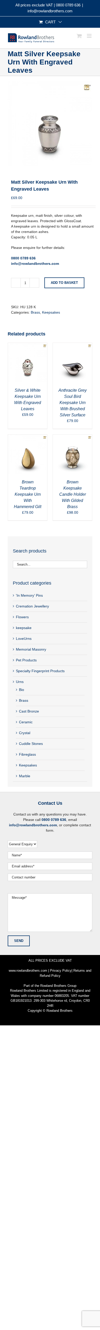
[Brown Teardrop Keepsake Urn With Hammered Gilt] (27, 437)
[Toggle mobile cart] (79, 36)
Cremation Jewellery (32, 606)
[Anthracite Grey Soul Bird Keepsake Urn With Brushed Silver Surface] (72, 345)
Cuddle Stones (31, 744)
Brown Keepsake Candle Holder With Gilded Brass (72, 494)
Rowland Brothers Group (58, 986)
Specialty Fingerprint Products (40, 671)
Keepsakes (51, 312)
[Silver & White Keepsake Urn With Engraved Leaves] (27, 345)
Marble (24, 776)
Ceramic (26, 722)
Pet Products (26, 660)
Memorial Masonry (31, 649)
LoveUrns (24, 638)
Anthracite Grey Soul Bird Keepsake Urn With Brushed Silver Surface (72, 402)
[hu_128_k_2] (50, 123)
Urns (20, 682)
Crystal (24, 733)
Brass (35, 312)
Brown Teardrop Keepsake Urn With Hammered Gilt (27, 494)
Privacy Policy (61, 970)
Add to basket (64, 283)
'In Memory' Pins (29, 595)
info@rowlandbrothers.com (50, 11)
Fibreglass (27, 754)
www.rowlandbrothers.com (28, 970)
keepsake (24, 628)
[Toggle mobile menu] (89, 36)
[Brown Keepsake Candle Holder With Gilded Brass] (72, 437)
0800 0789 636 (68, 5)
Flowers (22, 617)
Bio (21, 690)
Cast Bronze (29, 711)
